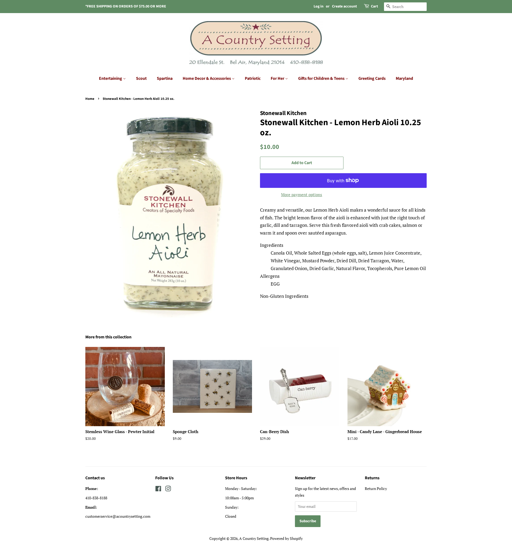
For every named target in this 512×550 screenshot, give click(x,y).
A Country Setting (254, 538)
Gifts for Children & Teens (321, 78)
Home (89, 98)
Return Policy (376, 488)
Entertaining (111, 78)
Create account (344, 6)
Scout (141, 78)
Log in (318, 6)
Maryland (404, 78)
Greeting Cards (372, 78)
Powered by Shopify (286, 538)
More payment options (301, 194)
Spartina (165, 78)
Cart (374, 6)
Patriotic (253, 78)
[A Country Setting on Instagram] (168, 489)
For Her (278, 78)
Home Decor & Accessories (207, 78)
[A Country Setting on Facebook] (158, 489)
